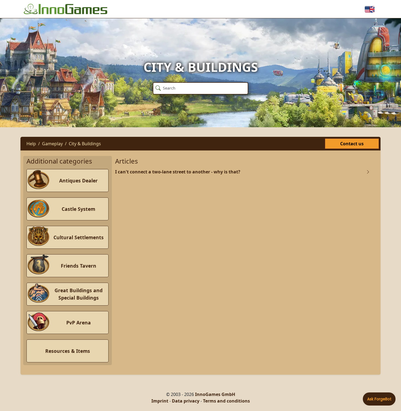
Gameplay (52, 144)
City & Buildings (85, 144)
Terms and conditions (226, 401)
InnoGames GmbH (215, 394)
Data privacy (185, 401)
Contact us (352, 144)
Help (31, 144)
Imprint (159, 401)
